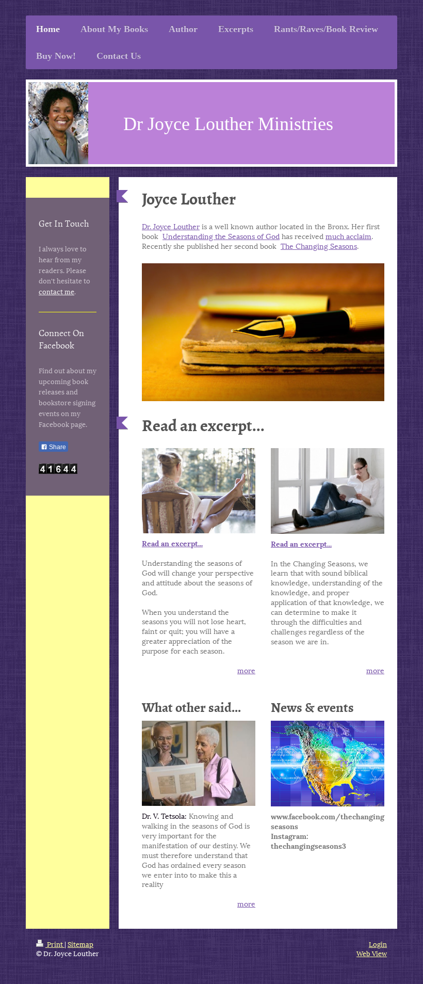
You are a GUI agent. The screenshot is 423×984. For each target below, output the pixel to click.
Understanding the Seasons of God (221, 235)
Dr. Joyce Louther (171, 225)
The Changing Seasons (319, 245)
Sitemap (80, 944)
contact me (56, 291)
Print (54, 944)
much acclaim (348, 235)
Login (378, 944)
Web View (371, 953)
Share (56, 447)
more (246, 669)
